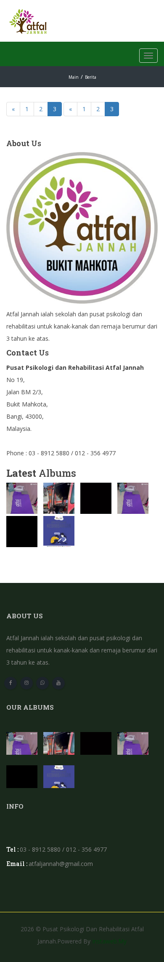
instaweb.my (109, 941)
